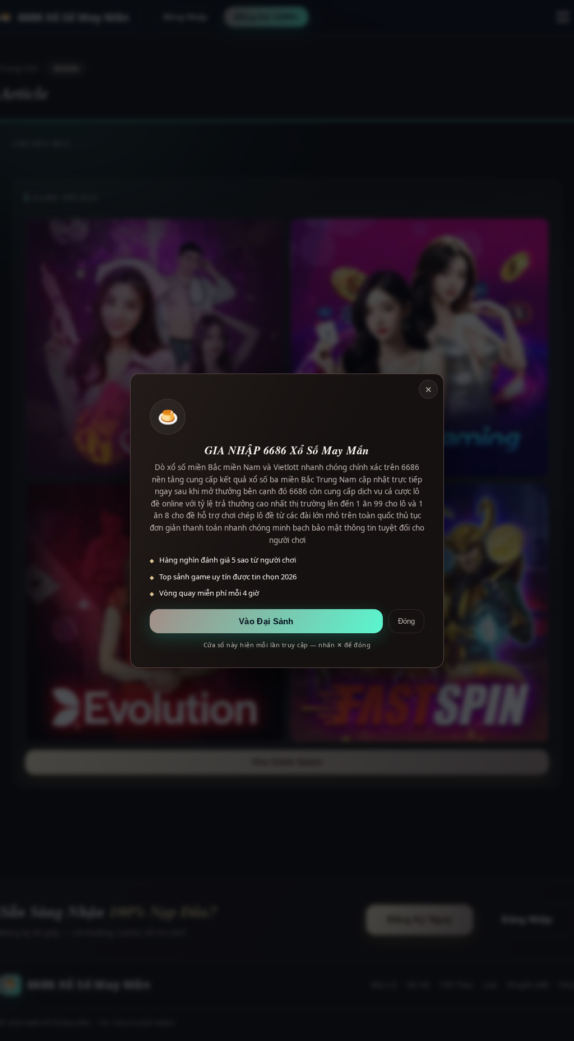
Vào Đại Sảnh (266, 621)
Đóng (406, 621)
